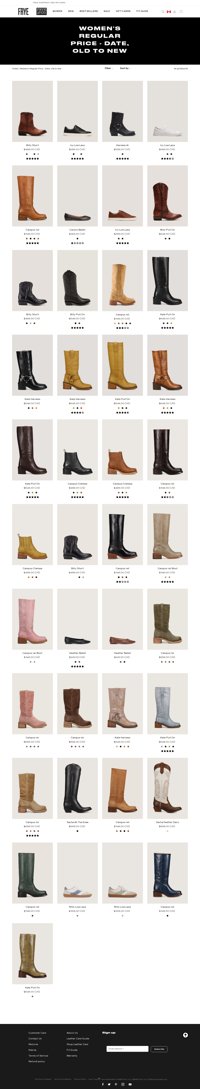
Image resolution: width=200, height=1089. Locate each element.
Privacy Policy (80, 1079)
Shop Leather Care (77, 1044)
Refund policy (37, 1061)
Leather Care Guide (78, 1039)
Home (15, 69)
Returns (33, 1044)
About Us (72, 1033)
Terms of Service (38, 1056)
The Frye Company (43, 1079)
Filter (108, 68)
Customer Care (37, 1033)
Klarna (32, 1050)
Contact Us (35, 1039)
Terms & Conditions (62, 1079)
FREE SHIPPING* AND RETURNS (49, 3)
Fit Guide (72, 1050)
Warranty (72, 1056)
